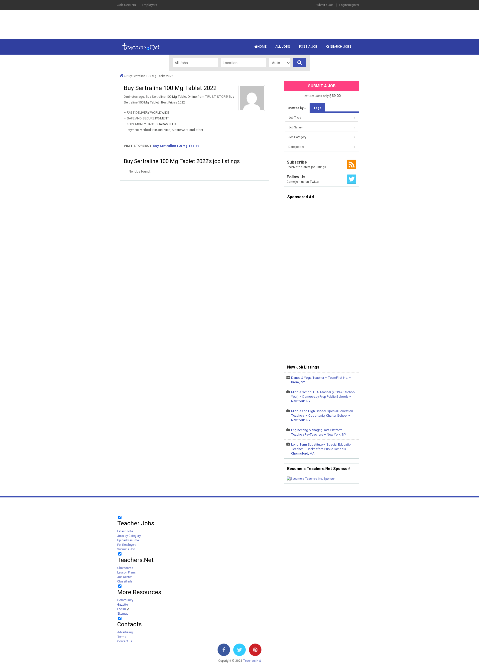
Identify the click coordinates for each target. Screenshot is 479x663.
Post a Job (308, 46)
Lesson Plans (126, 572)
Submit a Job (324, 5)
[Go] (299, 62)
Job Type (294, 117)
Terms (121, 637)
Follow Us (296, 176)
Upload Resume (128, 540)
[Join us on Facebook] (224, 651)
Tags (317, 108)
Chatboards (125, 568)
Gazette (122, 604)
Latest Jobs (125, 531)
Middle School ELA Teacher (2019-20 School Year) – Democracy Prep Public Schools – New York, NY (323, 396)
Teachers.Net (252, 661)
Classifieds (124, 581)
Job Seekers (126, 5)
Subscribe (297, 162)
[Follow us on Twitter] (239, 651)
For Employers (126, 545)
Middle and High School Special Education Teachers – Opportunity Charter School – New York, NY (322, 415)
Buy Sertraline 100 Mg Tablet (176, 146)
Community (125, 600)
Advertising (125, 632)
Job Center (124, 577)
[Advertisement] (239, 23)
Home (261, 46)
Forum (121, 609)
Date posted (296, 147)
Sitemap (122, 613)
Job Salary (295, 127)
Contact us (124, 641)
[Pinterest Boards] (255, 651)
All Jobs (282, 46)
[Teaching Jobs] (121, 76)
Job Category (297, 137)
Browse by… (297, 108)
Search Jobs (340, 46)
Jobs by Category (129, 536)
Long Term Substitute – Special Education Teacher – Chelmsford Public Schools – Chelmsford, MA (322, 449)
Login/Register (349, 5)
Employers (149, 5)
